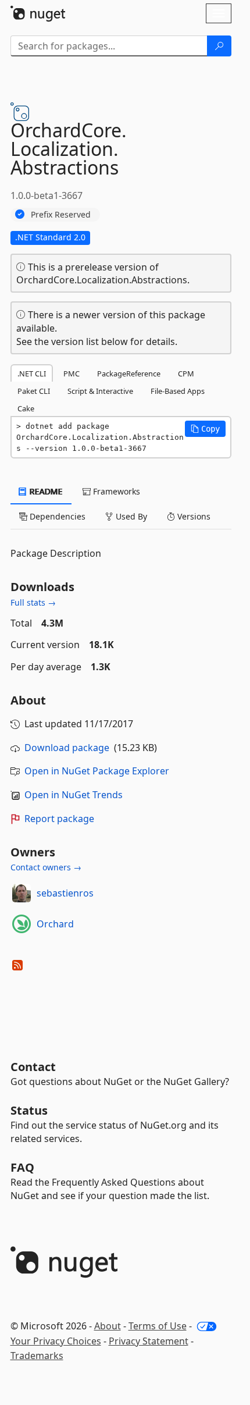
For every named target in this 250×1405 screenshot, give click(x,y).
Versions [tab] (192, 516)
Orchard (55, 923)
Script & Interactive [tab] (100, 391)
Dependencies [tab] (56, 516)
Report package (59, 818)
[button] (205, 429)
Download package (66, 747)
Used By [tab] (130, 516)
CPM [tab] (186, 373)
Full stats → (33, 602)
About (107, 1325)
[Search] (219, 45)
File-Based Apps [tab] (178, 391)
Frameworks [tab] (115, 491)
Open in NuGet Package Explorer (96, 770)
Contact (33, 1067)
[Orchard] (21, 923)
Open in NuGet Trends (73, 794)
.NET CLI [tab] (31, 373)
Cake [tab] (25, 408)
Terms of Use (157, 1325)
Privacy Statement (148, 1341)
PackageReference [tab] (128, 373)
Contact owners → (45, 867)
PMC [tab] (71, 373)
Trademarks (36, 1355)
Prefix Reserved (61, 214)
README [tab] (45, 491)
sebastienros (65, 893)
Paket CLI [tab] (33, 391)
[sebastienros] (21, 893)
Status (29, 1110)
